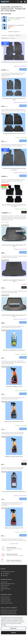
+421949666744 (6, 573)
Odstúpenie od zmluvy (6, 588)
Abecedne (12, 38)
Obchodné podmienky (6, 599)
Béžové (7, 222)
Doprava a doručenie (5, 597)
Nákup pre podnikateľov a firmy (8, 583)
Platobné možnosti (5, 585)
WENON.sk (5, 575)
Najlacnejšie (11, 35)
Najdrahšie (17, 35)
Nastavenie (13, 628)
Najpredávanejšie (5, 38)
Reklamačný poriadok (5, 601)
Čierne (2, 222)
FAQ (1, 590)
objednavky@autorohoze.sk (9, 571)
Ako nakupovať (4, 582)
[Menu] (25, 1)
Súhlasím (13, 632)
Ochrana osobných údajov (6, 603)
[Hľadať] (17, 1)
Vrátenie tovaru (4, 587)
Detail (24, 212)
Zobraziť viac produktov (13, 31)
